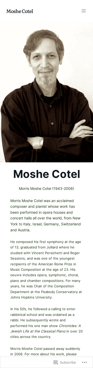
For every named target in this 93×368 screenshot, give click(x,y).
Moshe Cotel (19, 11)
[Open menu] (84, 11)
